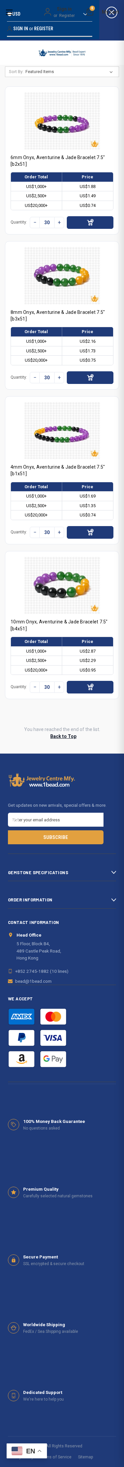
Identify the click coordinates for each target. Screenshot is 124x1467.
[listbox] (70, 72)
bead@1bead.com (33, 981)
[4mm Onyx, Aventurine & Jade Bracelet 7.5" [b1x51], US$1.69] (62, 430)
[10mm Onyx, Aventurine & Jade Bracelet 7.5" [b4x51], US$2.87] (62, 585)
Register (67, 15)
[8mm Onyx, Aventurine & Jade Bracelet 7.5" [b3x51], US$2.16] (62, 275)
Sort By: (16, 71)
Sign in (64, 9)
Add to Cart (90, 222)
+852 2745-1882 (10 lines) (41, 971)
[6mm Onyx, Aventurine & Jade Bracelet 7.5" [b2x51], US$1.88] (62, 120)
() (92, 9)
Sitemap (85, 1456)
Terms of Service (55, 1456)
